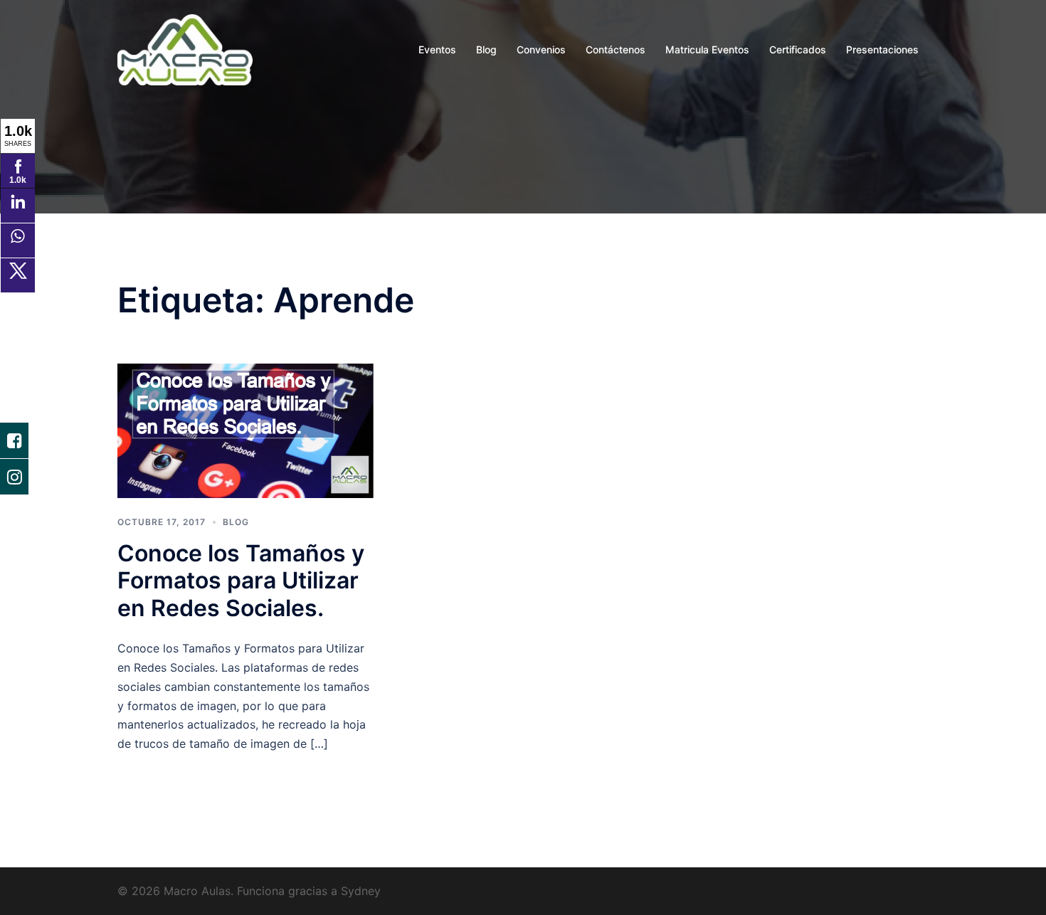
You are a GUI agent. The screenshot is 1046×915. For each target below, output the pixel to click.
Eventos (437, 49)
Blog (486, 49)
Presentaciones (882, 49)
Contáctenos (615, 49)
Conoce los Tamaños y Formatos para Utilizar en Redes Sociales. (240, 580)
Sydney (361, 891)
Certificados (797, 49)
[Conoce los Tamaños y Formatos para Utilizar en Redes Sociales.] (245, 429)
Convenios (541, 49)
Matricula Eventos (707, 49)
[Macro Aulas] (185, 48)
